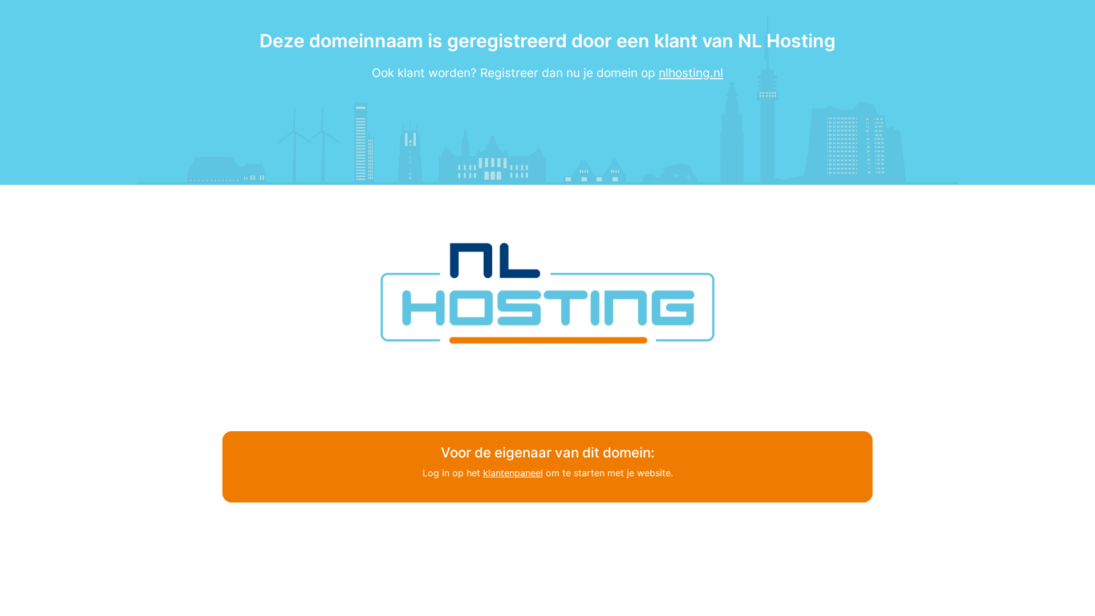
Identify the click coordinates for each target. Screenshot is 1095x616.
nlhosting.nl (691, 73)
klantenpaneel (513, 473)
